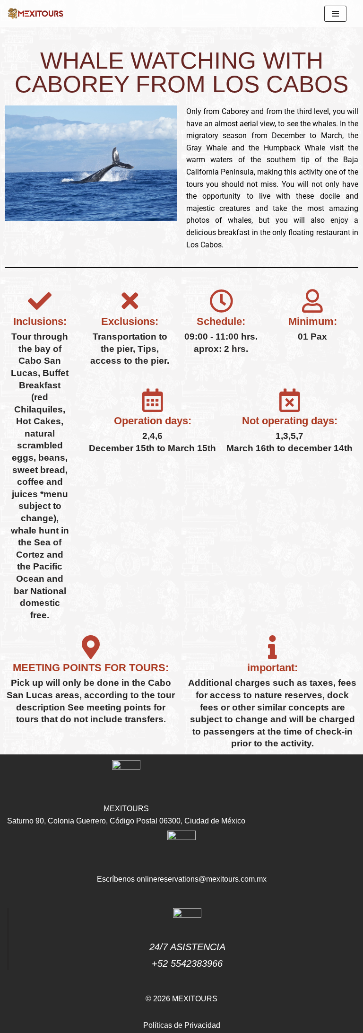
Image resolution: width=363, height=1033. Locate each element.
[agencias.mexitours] (35, 14)
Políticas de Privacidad (181, 1025)
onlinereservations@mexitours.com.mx (202, 879)
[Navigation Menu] (335, 14)
